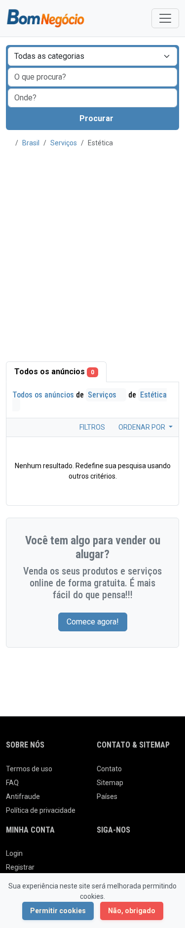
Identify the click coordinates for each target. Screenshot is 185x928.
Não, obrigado (131, 911)
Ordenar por (142, 427)
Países (107, 796)
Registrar (20, 867)
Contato (109, 769)
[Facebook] (103, 857)
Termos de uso (29, 769)
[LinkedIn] (144, 857)
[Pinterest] (158, 857)
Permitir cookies (58, 911)
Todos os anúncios (54, 371)
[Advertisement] (92, 249)
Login (14, 853)
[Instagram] (130, 857)
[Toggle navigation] (165, 18)
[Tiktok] (172, 857)
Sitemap (110, 783)
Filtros (91, 427)
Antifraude (23, 796)
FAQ (12, 783)
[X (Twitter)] (117, 857)
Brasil (30, 143)
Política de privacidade (40, 810)
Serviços (63, 143)
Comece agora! (93, 621)
